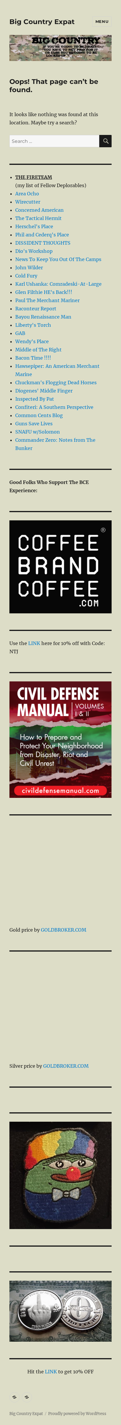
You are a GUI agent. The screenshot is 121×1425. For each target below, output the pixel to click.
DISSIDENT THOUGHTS (42, 243)
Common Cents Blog (39, 415)
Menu (101, 21)
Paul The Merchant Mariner (47, 300)
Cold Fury (26, 276)
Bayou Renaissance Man (43, 317)
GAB (20, 333)
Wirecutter (27, 202)
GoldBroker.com (63, 930)
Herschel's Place (34, 226)
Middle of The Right (38, 350)
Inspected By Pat (34, 399)
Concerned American (39, 210)
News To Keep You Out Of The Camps (58, 259)
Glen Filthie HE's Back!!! (43, 292)
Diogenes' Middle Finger (44, 391)
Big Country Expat (42, 22)
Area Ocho (27, 194)
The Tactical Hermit (38, 218)
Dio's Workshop (34, 251)
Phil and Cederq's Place (42, 235)
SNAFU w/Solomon (37, 432)
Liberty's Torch (33, 325)
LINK (34, 643)
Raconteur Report (35, 309)
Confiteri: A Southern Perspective (54, 407)
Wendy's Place (32, 341)
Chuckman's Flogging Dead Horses (56, 382)
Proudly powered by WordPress (77, 1413)
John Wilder (29, 267)
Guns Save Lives (34, 424)
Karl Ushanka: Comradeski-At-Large (58, 284)
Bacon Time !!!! (33, 358)
